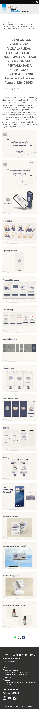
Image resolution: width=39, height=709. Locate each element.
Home (3, 20)
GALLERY (5, 88)
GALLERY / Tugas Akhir (9, 22)
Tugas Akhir (15, 88)
